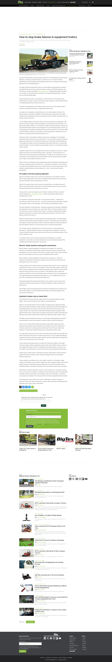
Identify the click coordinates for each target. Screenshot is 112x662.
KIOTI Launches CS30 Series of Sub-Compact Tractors (50, 552)
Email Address (29, 414)
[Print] (20, 387)
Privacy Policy (46, 424)
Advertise (48, 657)
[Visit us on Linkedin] (70, 478)
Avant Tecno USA (41, 566)
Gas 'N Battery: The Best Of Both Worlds (77, 78)
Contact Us (42, 657)
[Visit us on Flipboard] (83, 478)
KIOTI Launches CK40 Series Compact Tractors (76, 70)
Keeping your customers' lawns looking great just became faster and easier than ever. (50, 579)
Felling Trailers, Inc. (43, 91)
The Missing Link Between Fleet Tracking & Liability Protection (77, 54)
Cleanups (37, 573)
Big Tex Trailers (61, 448)
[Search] (90, 2)
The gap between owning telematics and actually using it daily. (48, 486)
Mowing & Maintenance (25, 34)
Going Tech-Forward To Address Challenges (49, 540)
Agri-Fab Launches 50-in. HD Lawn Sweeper (49, 575)
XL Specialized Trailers (36, 194)
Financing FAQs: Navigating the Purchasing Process (49, 563)
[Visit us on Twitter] (73, 478)
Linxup (38, 484)
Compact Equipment (39, 501)
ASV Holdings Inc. (41, 613)
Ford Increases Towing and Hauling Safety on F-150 (45, 449)
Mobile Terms (39, 424)
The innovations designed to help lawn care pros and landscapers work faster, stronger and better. (50, 544)
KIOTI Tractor (40, 505)
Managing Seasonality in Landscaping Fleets (75, 62)
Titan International (41, 530)
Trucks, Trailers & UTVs (39, 34)
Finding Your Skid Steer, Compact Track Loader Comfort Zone (50, 610)
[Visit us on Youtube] (86, 478)
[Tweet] (29, 387)
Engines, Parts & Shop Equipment (42, 524)
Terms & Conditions (63, 657)
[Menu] (93, 2)
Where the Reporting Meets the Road (83, 449)
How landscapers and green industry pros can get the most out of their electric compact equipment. (50, 603)
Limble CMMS (40, 589)
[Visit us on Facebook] (77, 478)
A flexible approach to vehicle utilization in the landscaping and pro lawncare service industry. (49, 496)
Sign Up (30, 426)
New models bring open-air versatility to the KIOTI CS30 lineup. (49, 556)
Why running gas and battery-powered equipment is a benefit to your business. (50, 519)
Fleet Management (39, 479)
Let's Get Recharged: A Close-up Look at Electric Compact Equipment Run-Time (51, 598)
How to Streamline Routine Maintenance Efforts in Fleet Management (51, 586)
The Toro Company (41, 517)
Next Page (30, 621)
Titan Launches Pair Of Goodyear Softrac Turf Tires (50, 527)
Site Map (70, 657)
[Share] (23, 387)
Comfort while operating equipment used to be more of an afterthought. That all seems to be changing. (51, 616)
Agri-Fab (39, 577)
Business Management (40, 560)
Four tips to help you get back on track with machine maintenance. (49, 591)
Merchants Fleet (41, 494)
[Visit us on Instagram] (80, 478)
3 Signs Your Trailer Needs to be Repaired (27, 449)
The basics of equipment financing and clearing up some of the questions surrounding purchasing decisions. (51, 568)
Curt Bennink (22, 44)
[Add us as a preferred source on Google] (32, 387)
